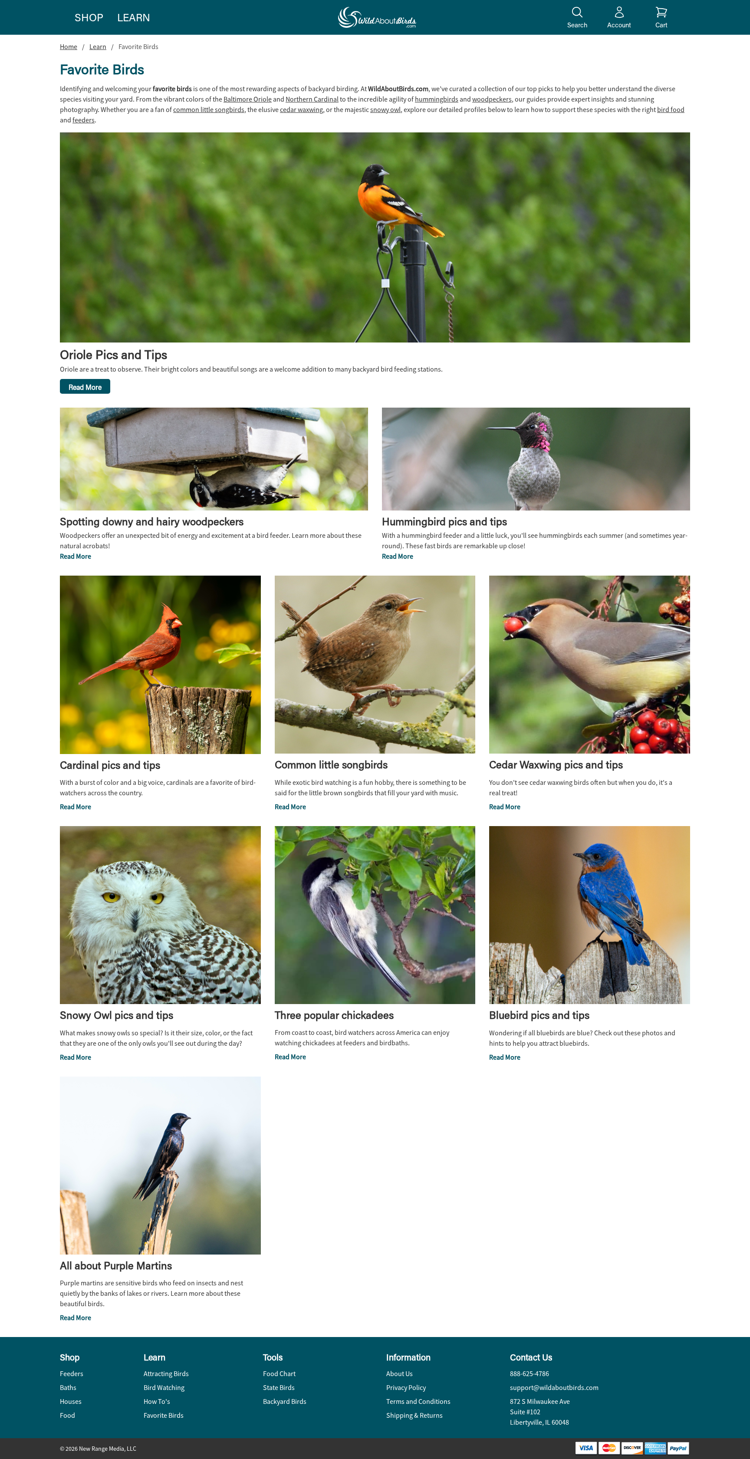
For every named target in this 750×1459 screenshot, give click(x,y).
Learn (133, 17)
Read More (85, 387)
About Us (399, 1374)
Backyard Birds (284, 1401)
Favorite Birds (164, 1415)
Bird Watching (164, 1387)
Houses (71, 1401)
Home (68, 47)
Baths (68, 1387)
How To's (157, 1401)
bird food (670, 109)
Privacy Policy (406, 1387)
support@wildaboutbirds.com (554, 1387)
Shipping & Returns (414, 1415)
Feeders (71, 1374)
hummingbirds (436, 99)
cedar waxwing (301, 109)
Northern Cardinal (312, 99)
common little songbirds (208, 109)
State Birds (279, 1387)
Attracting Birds (166, 1374)
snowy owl (385, 109)
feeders (83, 120)
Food (67, 1415)
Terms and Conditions (418, 1401)
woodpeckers (492, 99)
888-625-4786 (529, 1374)
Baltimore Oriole (248, 99)
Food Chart (279, 1374)
